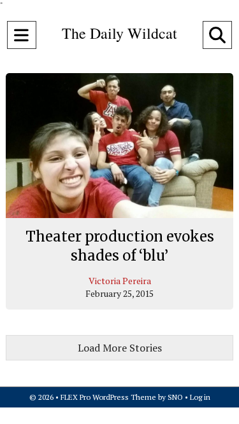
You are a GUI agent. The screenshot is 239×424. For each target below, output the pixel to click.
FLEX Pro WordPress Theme (108, 397)
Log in (200, 397)
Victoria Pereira (120, 281)
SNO (175, 397)
